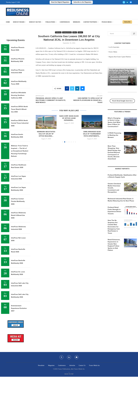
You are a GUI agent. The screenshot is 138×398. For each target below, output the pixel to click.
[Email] (130, 2)
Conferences (65, 22)
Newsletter (41, 365)
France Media (107, 22)
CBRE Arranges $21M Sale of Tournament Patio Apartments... (75, 134)
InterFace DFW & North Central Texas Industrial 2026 (19, 123)
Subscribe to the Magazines (82, 2)
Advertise (72, 365)
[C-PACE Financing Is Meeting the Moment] (130, 136)
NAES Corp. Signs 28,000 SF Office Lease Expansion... (49, 118)
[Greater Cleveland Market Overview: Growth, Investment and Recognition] (130, 187)
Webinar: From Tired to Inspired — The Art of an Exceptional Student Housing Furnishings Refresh (19, 151)
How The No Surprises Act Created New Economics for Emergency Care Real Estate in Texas (114, 226)
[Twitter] (124, 2)
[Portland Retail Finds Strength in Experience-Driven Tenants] (130, 210)
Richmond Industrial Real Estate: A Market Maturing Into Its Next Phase (121, 200)
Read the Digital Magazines (60, 2)
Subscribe (127, 22)
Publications (50, 22)
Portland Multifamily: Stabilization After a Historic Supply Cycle (122, 176)
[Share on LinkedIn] (77, 88)
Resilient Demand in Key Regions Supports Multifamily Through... (121, 79)
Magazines (51, 365)
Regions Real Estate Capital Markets (120, 57)
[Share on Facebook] (67, 88)
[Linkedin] (127, 2)
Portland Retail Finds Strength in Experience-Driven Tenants (114, 210)
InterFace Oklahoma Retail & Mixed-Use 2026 (18, 215)
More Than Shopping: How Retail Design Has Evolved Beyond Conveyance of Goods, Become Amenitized (114, 152)
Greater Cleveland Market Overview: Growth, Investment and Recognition (114, 188)
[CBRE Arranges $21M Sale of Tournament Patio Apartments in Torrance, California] (75, 122)
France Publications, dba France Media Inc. (71, 369)
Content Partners (90, 22)
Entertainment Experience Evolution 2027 (19, 308)
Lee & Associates (114, 47)
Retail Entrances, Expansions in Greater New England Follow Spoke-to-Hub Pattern (114, 245)
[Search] (134, 33)
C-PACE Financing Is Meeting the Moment (114, 135)
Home (8, 22)
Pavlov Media (113, 52)
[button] (38, 128)
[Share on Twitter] (72, 88)
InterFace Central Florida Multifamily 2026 (18, 201)
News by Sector (35, 22)
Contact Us (82, 365)
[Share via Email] (82, 88)
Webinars (76, 22)
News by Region (18, 22)
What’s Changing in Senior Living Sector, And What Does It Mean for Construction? (114, 122)
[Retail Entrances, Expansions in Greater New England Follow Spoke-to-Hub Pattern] (130, 243)
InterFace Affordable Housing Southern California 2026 (18, 95)
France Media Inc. (94, 365)
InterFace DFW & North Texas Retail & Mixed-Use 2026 (19, 109)
